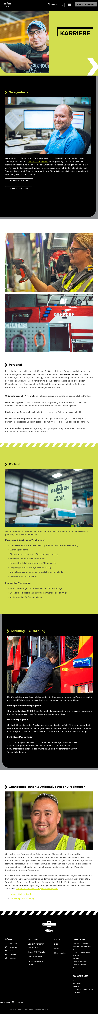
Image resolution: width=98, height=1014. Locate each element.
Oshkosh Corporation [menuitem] (81, 943)
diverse (66, 374)
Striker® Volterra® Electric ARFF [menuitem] (36, 945)
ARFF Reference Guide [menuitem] (35, 963)
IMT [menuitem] (74, 949)
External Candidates (19, 180)
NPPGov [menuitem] (76, 986)
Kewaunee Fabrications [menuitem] (81, 952)
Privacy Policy (20, 1002)
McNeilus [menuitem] (76, 959)
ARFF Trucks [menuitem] (33, 939)
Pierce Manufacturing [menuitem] (80, 968)
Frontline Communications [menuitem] (82, 946)
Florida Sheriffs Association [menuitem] (83, 989)
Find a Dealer (5, 1002)
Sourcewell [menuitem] (77, 983)
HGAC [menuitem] (75, 980)
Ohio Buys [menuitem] (76, 992)
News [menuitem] (56, 948)
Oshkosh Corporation (38, 161)
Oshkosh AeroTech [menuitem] (80, 962)
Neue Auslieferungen (86, 4)
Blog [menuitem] (56, 943)
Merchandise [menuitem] (60, 953)
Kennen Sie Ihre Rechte (21, 894)
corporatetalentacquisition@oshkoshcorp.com (37, 888)
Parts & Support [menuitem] (35, 956)
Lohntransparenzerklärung (22, 898)
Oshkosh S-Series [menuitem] (79, 965)
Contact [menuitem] (57, 939)
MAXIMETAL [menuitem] (77, 955)
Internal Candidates (19, 188)
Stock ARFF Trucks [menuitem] (36, 952)
